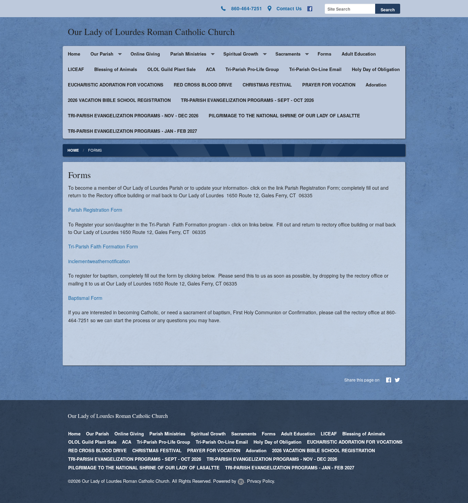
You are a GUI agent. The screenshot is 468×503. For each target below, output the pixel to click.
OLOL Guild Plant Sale (171, 69)
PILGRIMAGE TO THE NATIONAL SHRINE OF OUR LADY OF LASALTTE (284, 115)
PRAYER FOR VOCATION (328, 84)
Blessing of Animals (115, 69)
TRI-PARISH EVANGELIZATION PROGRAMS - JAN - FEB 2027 (132, 131)
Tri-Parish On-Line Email (315, 69)
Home (74, 53)
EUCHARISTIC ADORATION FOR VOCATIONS (115, 84)
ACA (210, 69)
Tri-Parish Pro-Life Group (252, 69)
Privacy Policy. (261, 481)
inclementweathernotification (99, 261)
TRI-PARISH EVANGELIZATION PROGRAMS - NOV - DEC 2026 (133, 115)
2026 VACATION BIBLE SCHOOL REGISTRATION (119, 100)
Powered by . (229, 481)
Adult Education (359, 53)
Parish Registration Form (95, 209)
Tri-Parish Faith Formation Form (103, 246)
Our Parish (101, 53)
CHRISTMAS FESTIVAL (267, 84)
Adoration (376, 84)
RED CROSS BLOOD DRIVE (203, 84)
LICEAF (76, 69)
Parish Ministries (188, 53)
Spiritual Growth (240, 53)
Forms (324, 53)
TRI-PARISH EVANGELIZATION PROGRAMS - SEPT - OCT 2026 (247, 100)
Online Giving (145, 53)
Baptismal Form (85, 297)
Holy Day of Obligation (376, 69)
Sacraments (287, 53)
